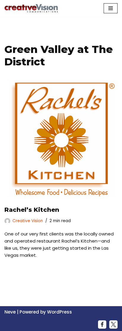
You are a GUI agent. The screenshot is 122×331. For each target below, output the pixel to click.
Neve (10, 312)
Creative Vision (27, 221)
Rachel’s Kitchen (31, 209)
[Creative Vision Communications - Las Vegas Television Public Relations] (31, 8)
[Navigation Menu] (111, 8)
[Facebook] (102, 324)
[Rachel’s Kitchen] (61, 138)
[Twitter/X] (113, 324)
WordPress (59, 312)
